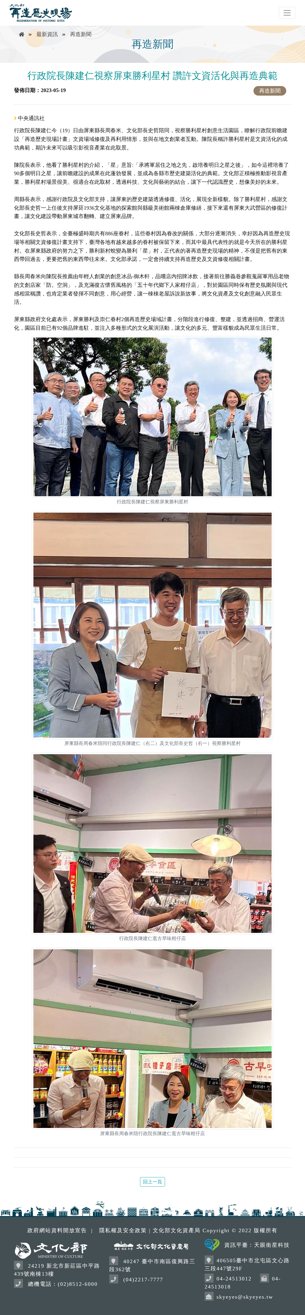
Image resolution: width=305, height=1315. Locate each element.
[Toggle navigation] (287, 13)
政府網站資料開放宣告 (57, 1230)
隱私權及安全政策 (123, 1230)
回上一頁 (152, 1181)
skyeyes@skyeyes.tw (245, 1297)
